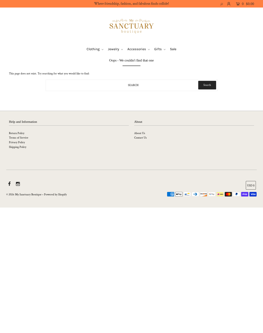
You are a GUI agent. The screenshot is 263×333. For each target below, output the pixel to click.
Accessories (137, 49)
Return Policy (16, 133)
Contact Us (140, 138)
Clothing (94, 49)
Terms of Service (18, 138)
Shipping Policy (17, 147)
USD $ (251, 185)
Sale (173, 49)
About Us (139, 133)
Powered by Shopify (55, 194)
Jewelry (114, 49)
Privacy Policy (17, 142)
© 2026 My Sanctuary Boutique (24, 194)
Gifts (158, 49)
